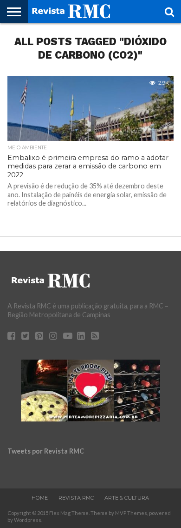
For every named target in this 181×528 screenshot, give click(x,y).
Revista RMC (76, 498)
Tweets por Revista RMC (45, 451)
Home (40, 498)
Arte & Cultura (126, 498)
